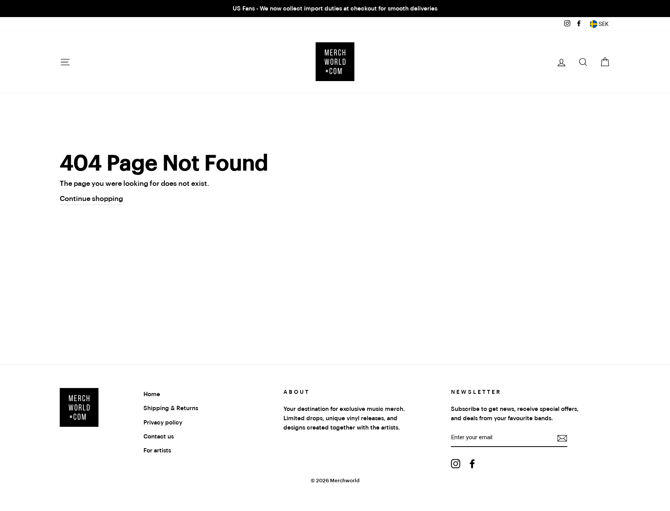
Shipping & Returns (170, 408)
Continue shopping (91, 198)
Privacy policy (162, 422)
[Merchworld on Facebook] (472, 463)
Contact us (158, 436)
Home (151, 394)
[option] (335, 8)
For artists (157, 450)
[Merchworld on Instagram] (455, 463)
